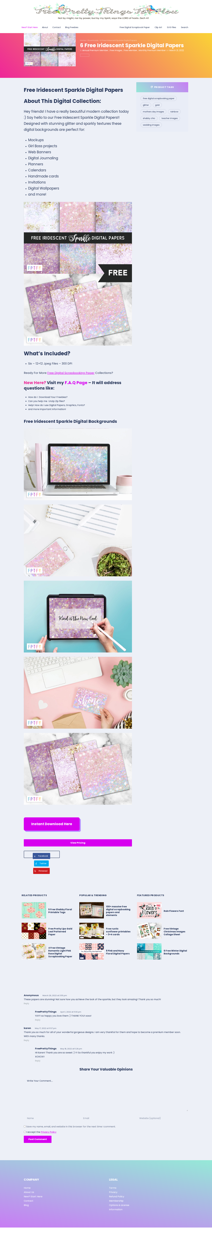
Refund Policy (116, 1196)
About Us (29, 1192)
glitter (146, 105)
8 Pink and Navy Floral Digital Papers (118, 952)
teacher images (170, 118)
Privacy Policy (48, 1132)
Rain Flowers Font (174, 911)
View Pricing (77, 842)
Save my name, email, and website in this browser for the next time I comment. (71, 1126)
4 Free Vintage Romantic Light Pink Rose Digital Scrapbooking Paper (60, 952)
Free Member (130, 50)
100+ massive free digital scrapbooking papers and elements (118, 911)
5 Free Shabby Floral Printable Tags (60, 911)
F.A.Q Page (76, 383)
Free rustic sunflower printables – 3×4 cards (118, 931)
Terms (112, 1188)
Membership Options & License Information (119, 1205)
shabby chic (149, 118)
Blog (26, 1205)
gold (157, 105)
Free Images (116, 50)
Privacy (113, 1192)
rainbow (174, 111)
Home (83, 40)
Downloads (93, 40)
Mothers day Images (153, 111)
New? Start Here (33, 1196)
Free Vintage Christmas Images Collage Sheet (174, 931)
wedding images (151, 124)
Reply (26, 1003)
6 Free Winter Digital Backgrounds (175, 952)
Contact (28, 1200)
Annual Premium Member (95, 50)
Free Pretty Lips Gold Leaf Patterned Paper (60, 931)
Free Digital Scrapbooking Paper (70, 373)
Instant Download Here (51, 824)
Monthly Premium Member (152, 50)
